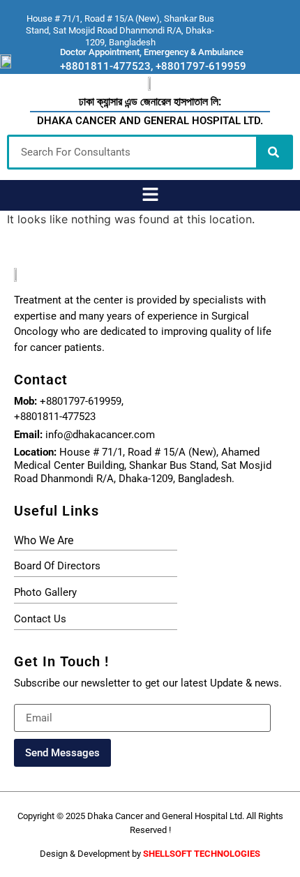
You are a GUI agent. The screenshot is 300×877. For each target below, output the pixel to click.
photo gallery (45, 592)
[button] (150, 195)
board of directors (57, 566)
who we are (43, 540)
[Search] (273, 152)
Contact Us (40, 619)
